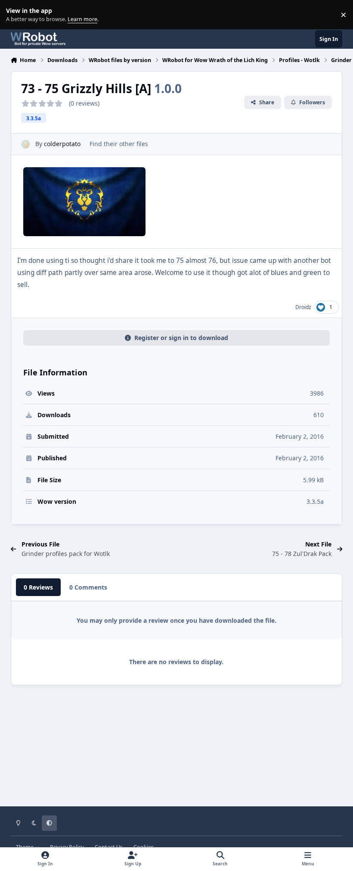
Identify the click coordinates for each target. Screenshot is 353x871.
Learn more (16, 15)
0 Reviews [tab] (38, 587)
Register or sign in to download (181, 338)
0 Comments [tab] (88, 587)
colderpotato (62, 144)
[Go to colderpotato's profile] (25, 144)
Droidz (303, 307)
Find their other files (119, 144)
